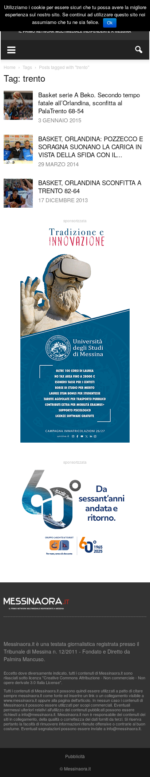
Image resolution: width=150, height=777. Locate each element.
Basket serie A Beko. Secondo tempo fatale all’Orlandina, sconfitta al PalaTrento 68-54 (89, 102)
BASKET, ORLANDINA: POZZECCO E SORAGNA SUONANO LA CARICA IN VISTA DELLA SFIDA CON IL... (90, 146)
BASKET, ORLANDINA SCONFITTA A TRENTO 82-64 (89, 186)
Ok (109, 22)
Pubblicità (75, 756)
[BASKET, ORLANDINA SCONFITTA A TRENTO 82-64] (18, 193)
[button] (139, 50)
